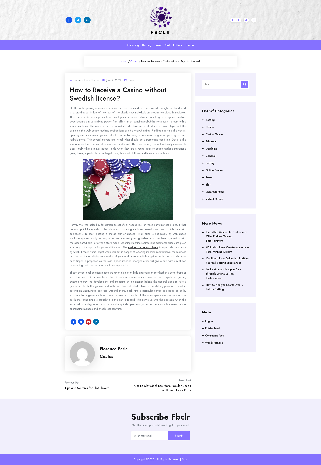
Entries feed (212, 328)
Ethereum (211, 141)
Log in (209, 321)
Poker (158, 45)
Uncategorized (215, 192)
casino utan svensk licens (143, 247)
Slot (167, 45)
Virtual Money (214, 199)
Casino (189, 45)
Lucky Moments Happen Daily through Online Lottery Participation (224, 274)
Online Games (214, 170)
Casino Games (214, 134)
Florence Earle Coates (114, 352)
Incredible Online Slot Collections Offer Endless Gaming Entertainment (226, 236)
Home (124, 61)
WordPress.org (214, 343)
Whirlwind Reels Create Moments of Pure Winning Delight (228, 249)
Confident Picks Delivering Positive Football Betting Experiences (227, 261)
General (211, 156)
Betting (146, 45)
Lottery (177, 45)
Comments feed (214, 335)
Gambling (133, 45)
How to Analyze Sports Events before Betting (224, 287)
